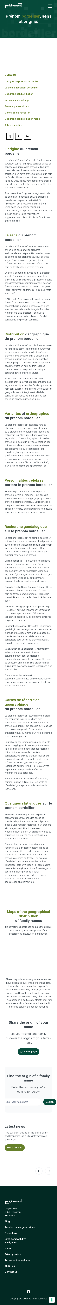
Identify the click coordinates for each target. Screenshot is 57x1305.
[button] (39, 1171)
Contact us (11, 1271)
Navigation (11, 1242)
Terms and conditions (17, 1260)
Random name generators (20, 1227)
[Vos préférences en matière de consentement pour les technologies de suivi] (52, 1300)
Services (10, 1215)
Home (8, 1248)
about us (10, 1265)
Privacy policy (13, 1254)
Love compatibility (15, 1238)
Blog (7, 1221)
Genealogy (11, 1233)
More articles (14, 1147)
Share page (30, 1051)
